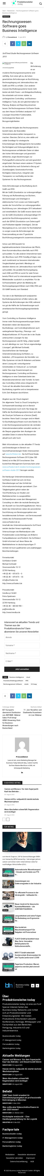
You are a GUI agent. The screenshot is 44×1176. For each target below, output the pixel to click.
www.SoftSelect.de (13, 454)
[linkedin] (22, 772)
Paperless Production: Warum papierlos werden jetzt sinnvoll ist (27, 966)
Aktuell (5, 850)
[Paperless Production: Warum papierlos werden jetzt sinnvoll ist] (8, 967)
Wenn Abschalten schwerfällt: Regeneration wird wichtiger (15, 1079)
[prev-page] (4, 819)
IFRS (27, 681)
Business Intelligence (17, 677)
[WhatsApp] (23, 43)
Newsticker (11, 11)
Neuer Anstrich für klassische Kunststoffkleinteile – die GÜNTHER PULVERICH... (27, 906)
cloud (28, 677)
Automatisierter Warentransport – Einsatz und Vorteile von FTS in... (27, 872)
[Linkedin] (29, 43)
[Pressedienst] (4, 37)
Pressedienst (12, 37)
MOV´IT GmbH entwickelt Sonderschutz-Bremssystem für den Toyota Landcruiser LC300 (28, 955)
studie (26, 684)
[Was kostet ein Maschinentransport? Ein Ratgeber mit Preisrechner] (8, 930)
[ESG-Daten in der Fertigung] (22, 842)
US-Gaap (34, 684)
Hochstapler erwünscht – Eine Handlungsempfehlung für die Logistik (19, 1117)
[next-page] (7, 819)
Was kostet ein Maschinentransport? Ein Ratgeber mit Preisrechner (25, 929)
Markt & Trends (8, 933)
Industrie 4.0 (7, 1122)
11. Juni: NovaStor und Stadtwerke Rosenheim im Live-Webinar (32, 712)
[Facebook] (12, 43)
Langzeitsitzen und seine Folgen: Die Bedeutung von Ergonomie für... (28, 918)
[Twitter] (18, 43)
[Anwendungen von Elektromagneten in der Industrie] (8, 884)
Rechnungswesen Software (12, 684)
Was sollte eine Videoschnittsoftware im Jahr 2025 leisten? (20, 1108)
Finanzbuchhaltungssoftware (13, 681)
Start (4, 11)
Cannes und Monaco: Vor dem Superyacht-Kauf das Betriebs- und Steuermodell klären (21, 1060)
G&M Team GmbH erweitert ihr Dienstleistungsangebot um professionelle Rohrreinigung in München (21, 1097)
